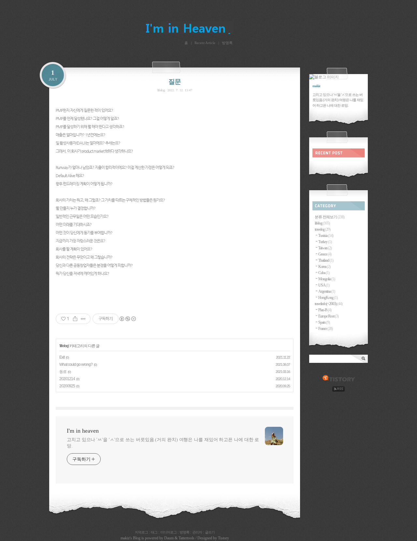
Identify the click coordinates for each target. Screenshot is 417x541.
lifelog (161, 90)
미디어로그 (168, 532)
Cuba (323, 272)
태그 (154, 532)
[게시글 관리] (83, 319)
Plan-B (324, 310)
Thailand (325, 260)
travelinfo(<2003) (328, 303)
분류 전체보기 (329, 217)
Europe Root (328, 316)
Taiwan (325, 248)
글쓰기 (210, 532)
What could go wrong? (76, 364)
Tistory (223, 538)
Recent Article (204, 43)
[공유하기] (75, 319)
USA (323, 285)
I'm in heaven (208, 26)
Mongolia (326, 279)
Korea (324, 266)
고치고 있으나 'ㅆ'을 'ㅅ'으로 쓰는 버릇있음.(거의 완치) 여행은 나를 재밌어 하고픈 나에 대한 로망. (163, 442)
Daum (169, 538)
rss (338, 389)
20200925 (67, 386)
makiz (125, 538)
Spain (324, 322)
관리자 (197, 532)
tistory (339, 378)
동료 (62, 371)
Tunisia (325, 235)
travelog (322, 229)
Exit (62, 357)
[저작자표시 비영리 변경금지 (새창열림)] (127, 318)
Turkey (325, 242)
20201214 (67, 379)
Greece (324, 254)
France (325, 328)
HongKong (328, 297)
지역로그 (141, 532)
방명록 (227, 43)
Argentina (326, 291)
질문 (174, 81)
